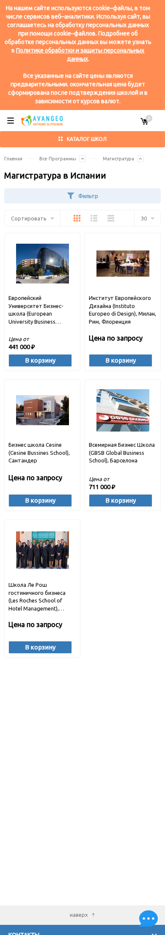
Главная (13, 158)
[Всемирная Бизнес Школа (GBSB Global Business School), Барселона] (122, 410)
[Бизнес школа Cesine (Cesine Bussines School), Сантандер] (42, 410)
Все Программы (57, 158)
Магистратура (118, 158)
